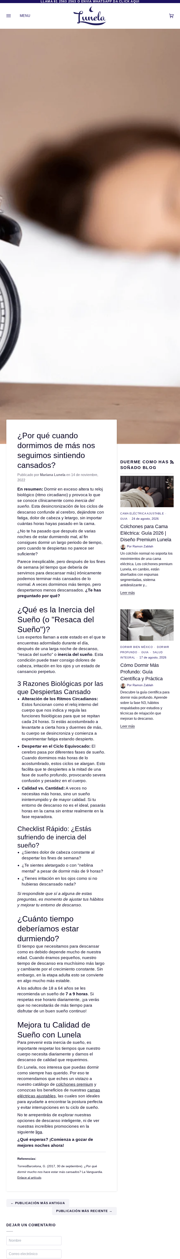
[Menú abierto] (13, 16)
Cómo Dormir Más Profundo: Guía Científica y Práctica (141, 671)
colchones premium (74, 1084)
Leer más (127, 593)
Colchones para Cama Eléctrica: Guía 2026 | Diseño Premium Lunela (145, 533)
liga (39, 1132)
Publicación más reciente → (84, 1211)
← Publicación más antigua (38, 1203)
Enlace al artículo (29, 1177)
